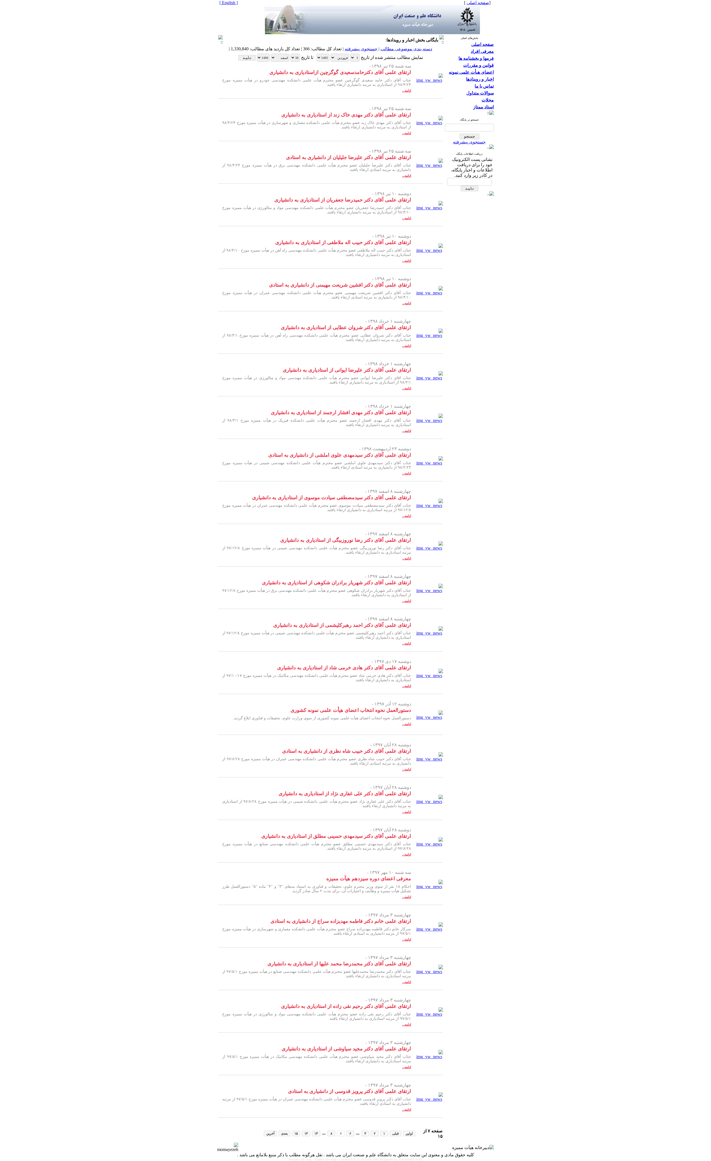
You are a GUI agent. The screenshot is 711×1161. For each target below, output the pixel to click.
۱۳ (316, 1133)
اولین (409, 1133)
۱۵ (296, 1133)
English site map (325, 1159)
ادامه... (406, 91)
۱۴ (306, 1133)
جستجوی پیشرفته (469, 142)
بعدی (284, 1133)
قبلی (395, 1133)
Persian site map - (301, 1159)
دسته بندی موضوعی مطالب (406, 48)
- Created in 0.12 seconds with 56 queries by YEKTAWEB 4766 (379, 1159)
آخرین (270, 1133)
